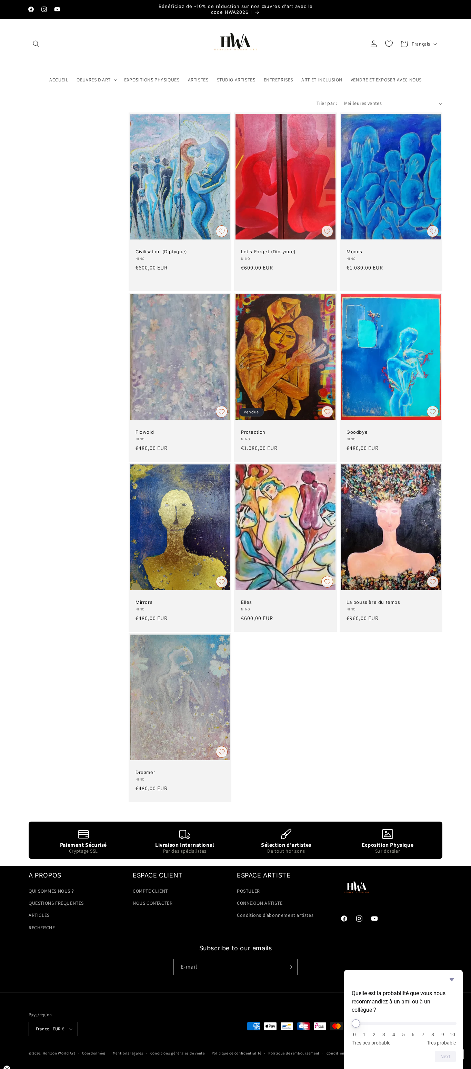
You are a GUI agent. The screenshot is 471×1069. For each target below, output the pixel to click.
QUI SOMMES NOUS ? (51, 891)
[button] (36, 43)
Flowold (145, 432)
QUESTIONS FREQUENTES (56, 903)
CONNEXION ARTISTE (259, 903)
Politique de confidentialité (237, 1053)
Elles (246, 602)
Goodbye (357, 432)
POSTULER (248, 891)
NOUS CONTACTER (152, 903)
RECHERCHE (42, 927)
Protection (253, 432)
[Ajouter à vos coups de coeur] (221, 231)
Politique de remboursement (294, 1053)
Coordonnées (94, 1053)
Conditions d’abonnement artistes (275, 915)
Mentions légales (128, 1053)
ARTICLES (39, 915)
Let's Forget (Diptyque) (268, 252)
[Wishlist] (389, 43)
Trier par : (327, 103)
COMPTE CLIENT (150, 891)
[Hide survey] (452, 979)
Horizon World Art (59, 1053)
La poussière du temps (373, 602)
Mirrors (144, 602)
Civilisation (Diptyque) (161, 252)
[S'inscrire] (289, 967)
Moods (354, 252)
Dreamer (145, 772)
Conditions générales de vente (177, 1053)
